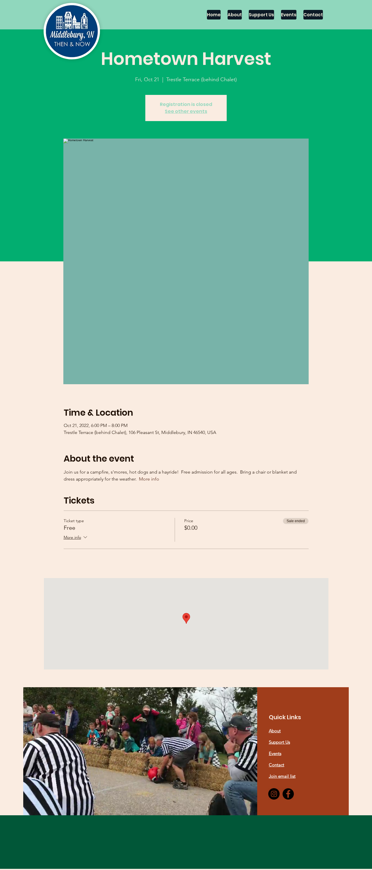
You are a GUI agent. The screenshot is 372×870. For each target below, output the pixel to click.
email (284, 776)
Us (287, 742)
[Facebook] (288, 794)
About (275, 730)
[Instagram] (274, 794)
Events (275, 753)
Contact (276, 765)
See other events (186, 111)
